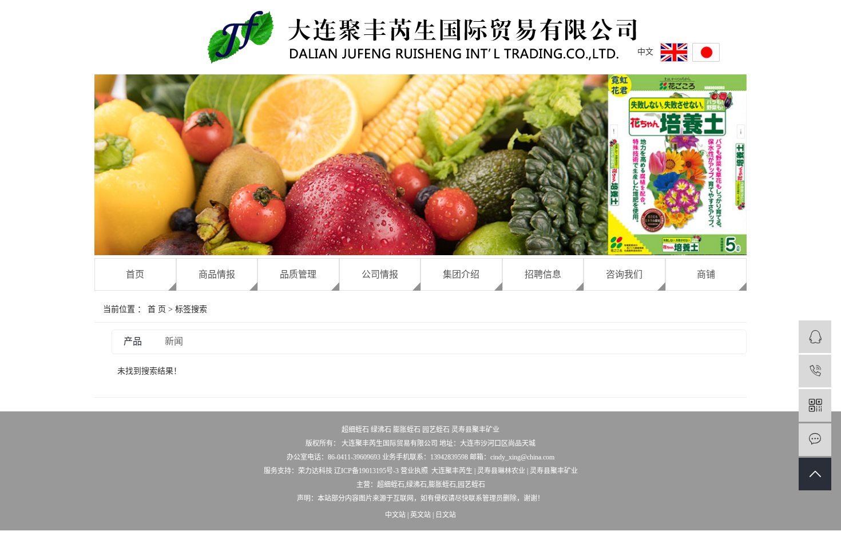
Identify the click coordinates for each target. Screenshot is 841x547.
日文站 (445, 515)
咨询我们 (624, 274)
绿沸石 (381, 430)
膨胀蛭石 (406, 430)
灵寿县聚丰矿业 (475, 430)
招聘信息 (543, 274)
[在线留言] (815, 439)
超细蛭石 (355, 430)
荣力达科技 (315, 471)
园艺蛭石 (436, 430)
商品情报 (217, 274)
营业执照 (414, 471)
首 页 (157, 309)
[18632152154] (815, 371)
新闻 (174, 341)
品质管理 (298, 274)
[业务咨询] (815, 336)
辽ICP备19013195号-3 (366, 471)
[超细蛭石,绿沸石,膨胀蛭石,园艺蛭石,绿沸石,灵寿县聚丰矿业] (706, 52)
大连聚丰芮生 (452, 471)
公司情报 (380, 274)
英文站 (420, 515)
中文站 (395, 515)
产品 (133, 341)
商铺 (706, 274)
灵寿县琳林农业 (501, 471)
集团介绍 (461, 274)
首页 (135, 274)
